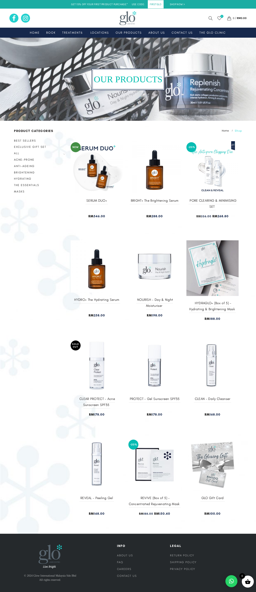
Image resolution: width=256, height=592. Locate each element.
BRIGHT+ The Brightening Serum (155, 200)
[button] (231, 581)
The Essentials (26, 185)
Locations (99, 32)
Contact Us (182, 32)
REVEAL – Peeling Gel (96, 498)
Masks (19, 191)
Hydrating (22, 178)
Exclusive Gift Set (30, 147)
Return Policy (182, 555)
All (16, 153)
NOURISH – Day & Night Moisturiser (155, 303)
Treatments (72, 32)
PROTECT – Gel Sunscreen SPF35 (155, 399)
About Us (156, 32)
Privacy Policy (182, 569)
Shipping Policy (183, 562)
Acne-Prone (24, 159)
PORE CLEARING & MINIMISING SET (213, 203)
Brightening (24, 172)
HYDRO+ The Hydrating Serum (96, 300)
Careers (124, 569)
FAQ (120, 562)
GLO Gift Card (212, 498)
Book (51, 32)
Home (35, 32)
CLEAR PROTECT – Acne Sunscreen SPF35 (97, 402)
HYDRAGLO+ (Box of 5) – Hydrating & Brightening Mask (212, 306)
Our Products (129, 32)
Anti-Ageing (24, 166)
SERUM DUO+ (96, 200)
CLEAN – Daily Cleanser (212, 399)
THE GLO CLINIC (212, 32)
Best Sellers (25, 140)
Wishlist (221, 16)
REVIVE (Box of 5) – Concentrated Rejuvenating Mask (154, 501)
